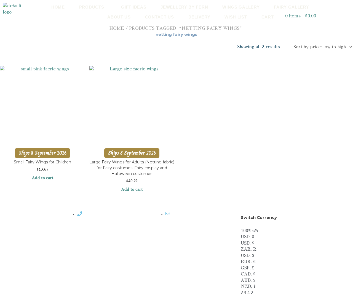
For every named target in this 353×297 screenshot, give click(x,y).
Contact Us (159, 17)
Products (91, 7)
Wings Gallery (241, 7)
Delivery (199, 17)
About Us (119, 17)
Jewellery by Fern (184, 7)
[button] (93, 7)
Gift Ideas (133, 7)
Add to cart (43, 178)
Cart (267, 17)
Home (58, 7)
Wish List (235, 17)
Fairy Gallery (291, 7)
